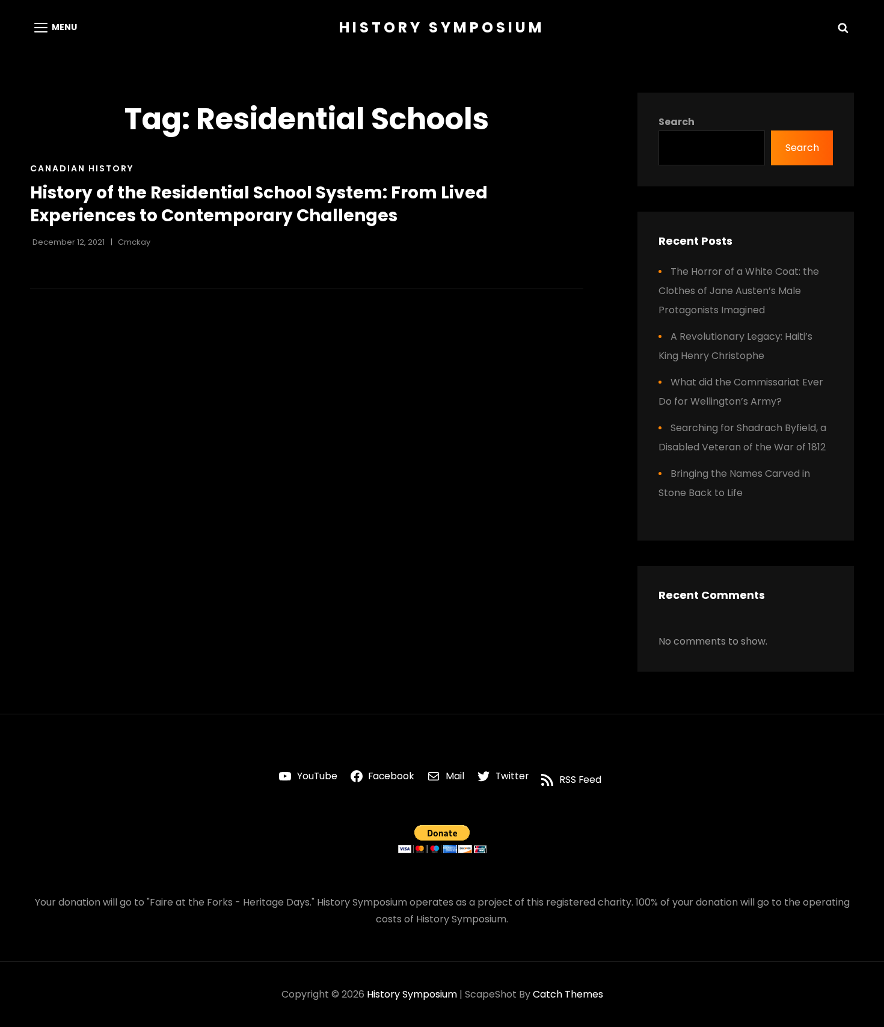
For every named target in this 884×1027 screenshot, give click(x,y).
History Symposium (442, 27)
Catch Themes (568, 994)
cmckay (134, 242)
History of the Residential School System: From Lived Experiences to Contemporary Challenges (259, 204)
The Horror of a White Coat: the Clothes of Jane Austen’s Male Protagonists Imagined (738, 291)
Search (676, 122)
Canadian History (82, 168)
